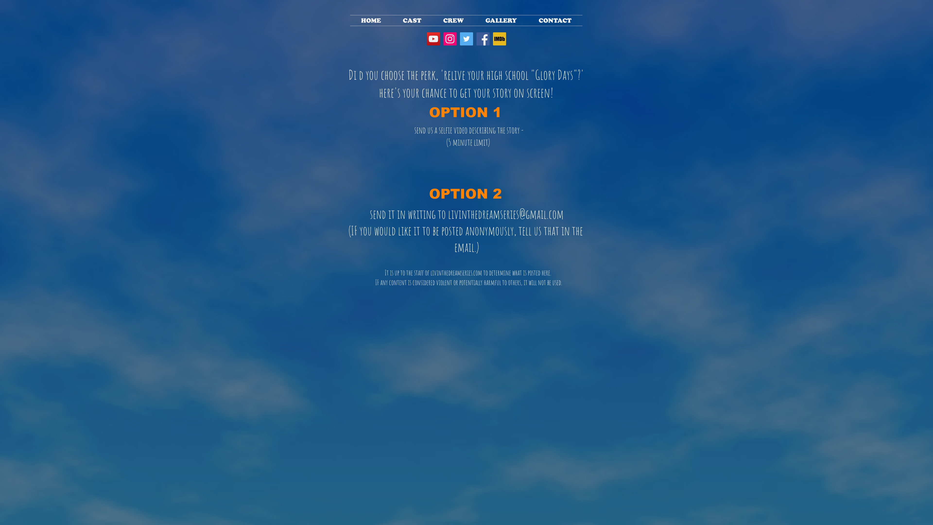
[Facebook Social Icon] (483, 38)
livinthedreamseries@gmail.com (506, 214)
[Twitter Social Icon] (466, 38)
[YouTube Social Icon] (433, 38)
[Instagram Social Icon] (450, 38)
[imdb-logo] (499, 38)
